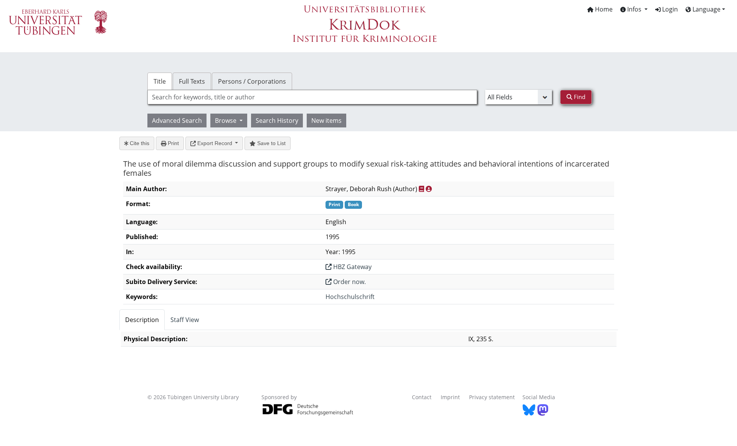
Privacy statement (492, 397)
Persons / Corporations (252, 81)
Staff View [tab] (184, 320)
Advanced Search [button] (177, 120)
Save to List (271, 143)
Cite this (138, 143)
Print (172, 143)
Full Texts (192, 81)
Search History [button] (277, 120)
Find (578, 97)
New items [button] (326, 120)
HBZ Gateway (352, 267)
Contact (421, 397)
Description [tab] (142, 320)
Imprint (450, 397)
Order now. (349, 282)
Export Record (215, 143)
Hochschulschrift (350, 296)
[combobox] (312, 97)
